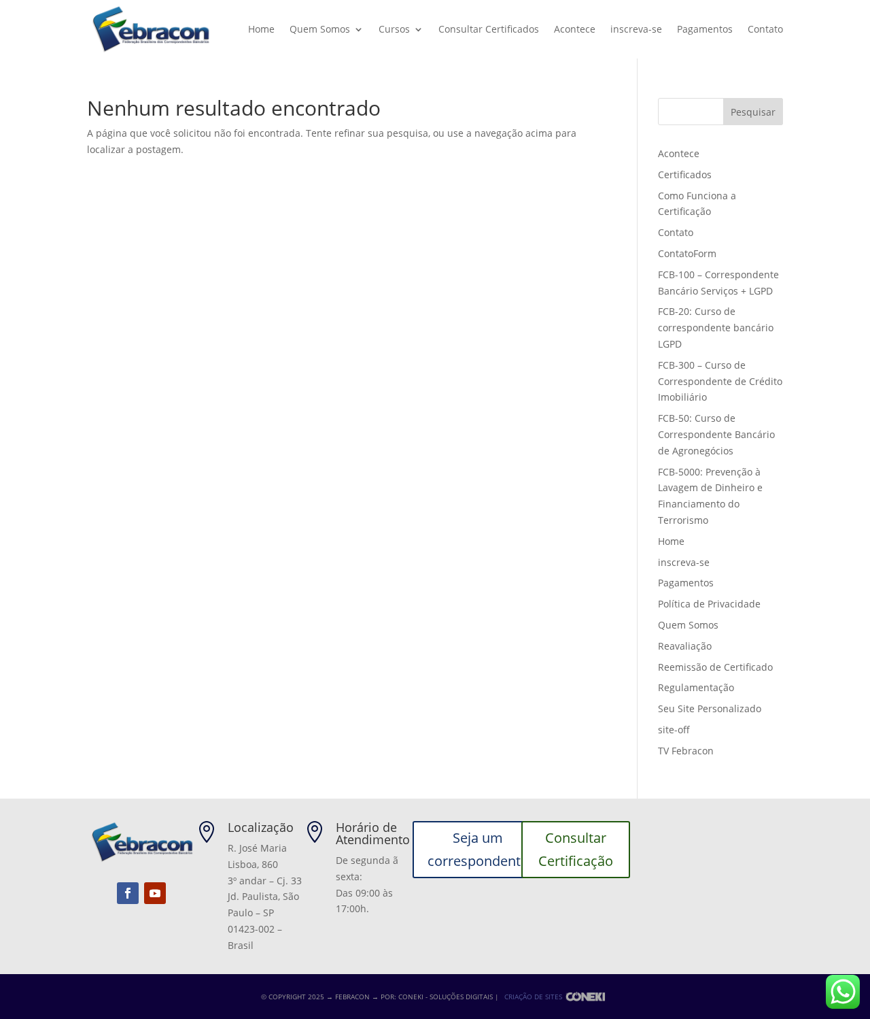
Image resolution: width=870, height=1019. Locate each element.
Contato (765, 28)
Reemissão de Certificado (715, 667)
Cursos (394, 28)
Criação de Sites (533, 996)
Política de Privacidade (709, 603)
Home (261, 28)
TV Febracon (686, 750)
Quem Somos (320, 28)
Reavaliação (685, 645)
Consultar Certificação (575, 849)
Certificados (685, 174)
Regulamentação (696, 687)
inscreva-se (636, 28)
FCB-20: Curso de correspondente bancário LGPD (715, 327)
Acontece (574, 28)
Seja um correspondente (478, 849)
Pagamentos (705, 28)
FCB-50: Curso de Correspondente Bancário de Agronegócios (716, 434)
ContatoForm (687, 253)
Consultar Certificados (488, 28)
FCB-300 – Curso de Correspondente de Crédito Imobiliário (720, 381)
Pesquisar (753, 111)
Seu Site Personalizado (709, 708)
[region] (176, 912)
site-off (674, 729)
